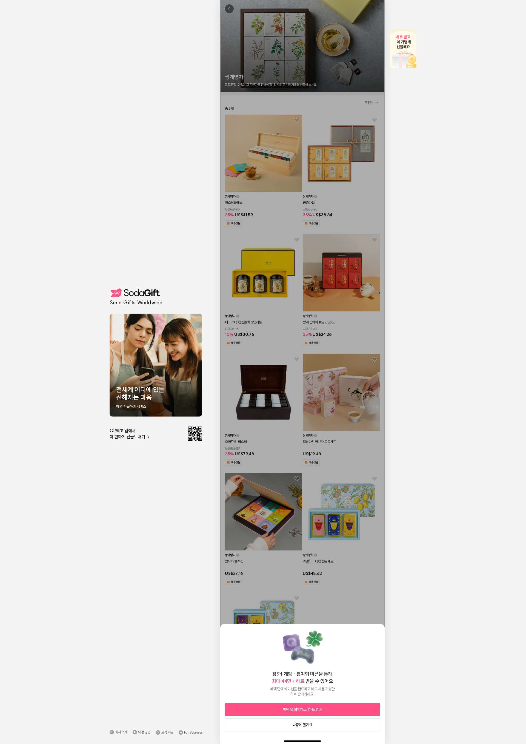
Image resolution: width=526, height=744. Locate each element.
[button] (118, 732)
